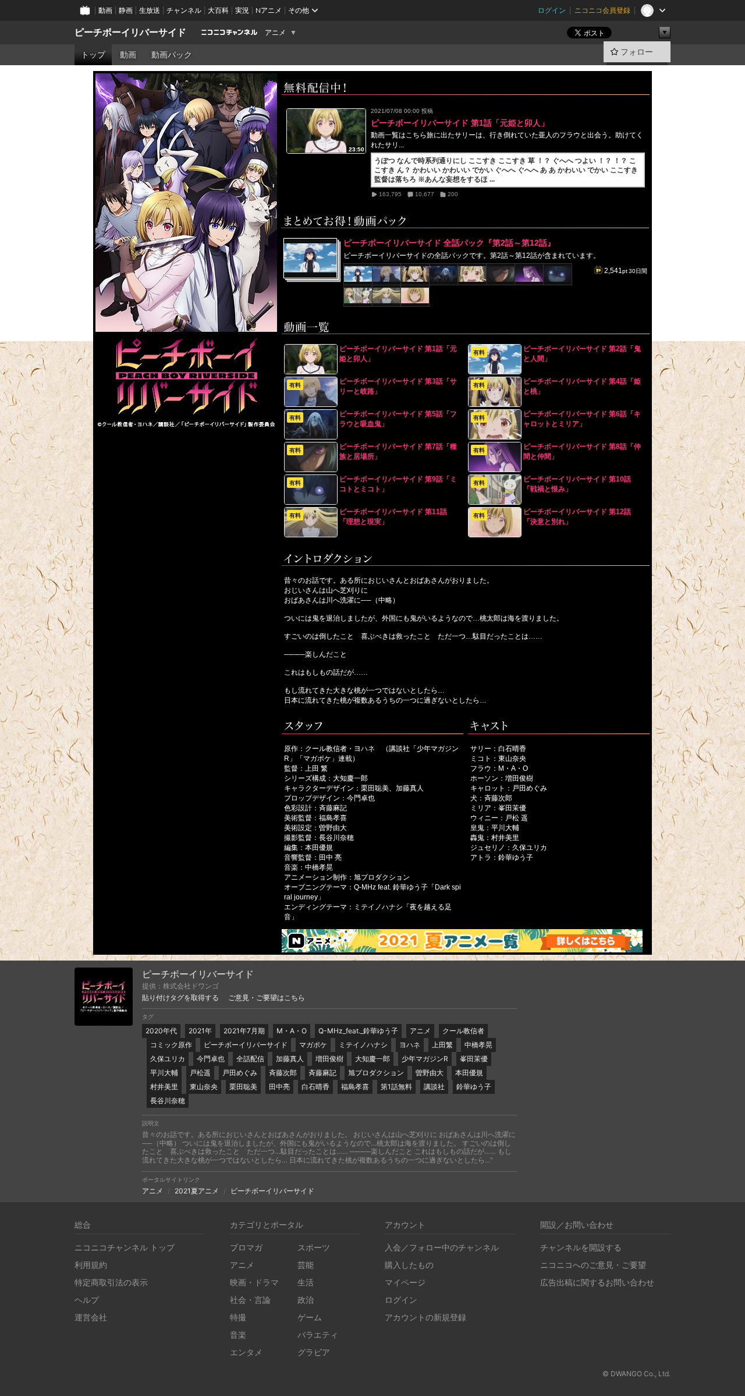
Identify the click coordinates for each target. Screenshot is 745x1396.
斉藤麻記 (322, 1072)
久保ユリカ (167, 1058)
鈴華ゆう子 (473, 1086)
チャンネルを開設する (581, 1247)
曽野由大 (430, 1072)
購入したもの (409, 1265)
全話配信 (250, 1058)
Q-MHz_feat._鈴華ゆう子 (358, 1030)
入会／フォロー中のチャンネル (442, 1247)
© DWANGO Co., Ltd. (636, 1373)
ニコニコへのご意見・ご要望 (593, 1265)
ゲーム (309, 1317)
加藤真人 (290, 1058)
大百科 (218, 10)
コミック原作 (171, 1044)
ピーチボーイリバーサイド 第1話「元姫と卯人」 (460, 122)
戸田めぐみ (239, 1072)
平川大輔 (164, 1072)
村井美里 (164, 1086)
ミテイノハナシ (363, 1044)
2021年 (200, 1030)
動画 (105, 10)
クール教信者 (463, 1030)
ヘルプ (86, 1300)
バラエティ (317, 1335)
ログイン (552, 10)
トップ (93, 54)
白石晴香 (315, 1086)
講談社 (434, 1086)
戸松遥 (200, 1072)
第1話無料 (396, 1086)
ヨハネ (409, 1044)
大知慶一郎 (372, 1058)
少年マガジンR (425, 1058)
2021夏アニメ (197, 1190)
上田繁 (442, 1044)
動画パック (171, 54)
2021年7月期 (244, 1030)
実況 (242, 10)
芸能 (305, 1265)
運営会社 (90, 1317)
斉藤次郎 (283, 1072)
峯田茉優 (474, 1058)
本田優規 (469, 1072)
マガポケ (313, 1044)
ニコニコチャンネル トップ (124, 1247)
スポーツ (313, 1247)
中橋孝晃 (478, 1044)
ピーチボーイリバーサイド (130, 32)
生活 (305, 1282)
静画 (126, 10)
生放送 (149, 10)
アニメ (275, 33)
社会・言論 (250, 1300)
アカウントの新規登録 (425, 1317)
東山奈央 (204, 1086)
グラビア (313, 1352)
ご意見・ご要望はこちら (266, 997)
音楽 (238, 1335)
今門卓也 (211, 1058)
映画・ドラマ (254, 1282)
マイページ (405, 1282)
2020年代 (161, 1030)
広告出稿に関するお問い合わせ (597, 1282)
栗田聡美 (243, 1086)
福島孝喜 (355, 1086)
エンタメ (246, 1352)
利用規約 (90, 1265)
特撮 (238, 1317)
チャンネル (183, 10)
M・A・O (291, 1030)
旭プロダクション (376, 1072)
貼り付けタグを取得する (180, 997)
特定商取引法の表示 (111, 1282)
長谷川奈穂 (167, 1100)
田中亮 (279, 1086)
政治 (305, 1300)
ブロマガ (246, 1247)
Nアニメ (269, 10)
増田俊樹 (329, 1058)
